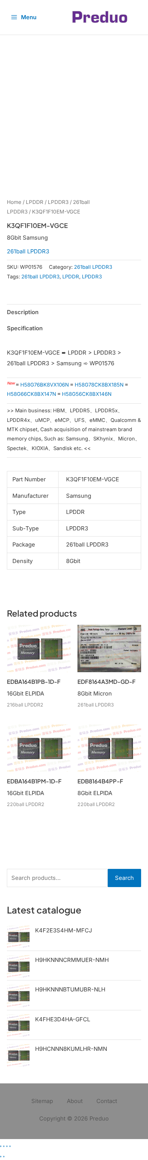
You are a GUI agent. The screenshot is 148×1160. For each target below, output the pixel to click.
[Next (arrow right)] (3, 1156)
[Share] (7, 1146)
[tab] (74, 339)
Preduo (99, 1118)
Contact (106, 1101)
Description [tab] (23, 312)
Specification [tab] (25, 328)
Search (124, 877)
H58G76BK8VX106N (44, 385)
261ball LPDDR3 (28, 251)
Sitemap (42, 1101)
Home (14, 202)
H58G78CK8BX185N (99, 385)
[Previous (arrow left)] (0, 1156)
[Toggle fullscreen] (3, 1146)
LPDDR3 (58, 202)
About (75, 1101)
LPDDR (34, 202)
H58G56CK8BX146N (87, 394)
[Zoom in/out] (0, 1146)
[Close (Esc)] (10, 1146)
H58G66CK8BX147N (31, 394)
